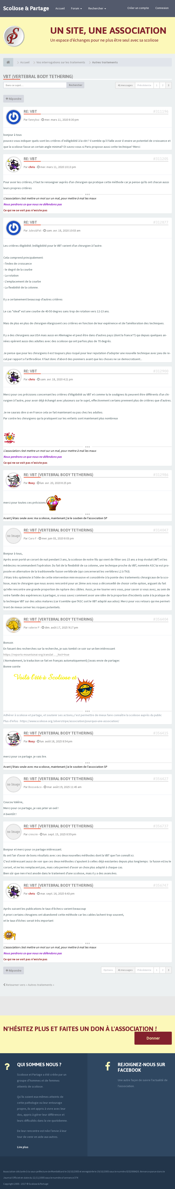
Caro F (32, 538)
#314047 (160, 530)
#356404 (160, 619)
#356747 (160, 885)
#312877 (160, 222)
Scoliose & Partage (26, 8)
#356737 (160, 826)
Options (108, 970)
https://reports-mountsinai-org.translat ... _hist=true (36, 654)
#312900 (160, 371)
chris (31, 167)
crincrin (33, 834)
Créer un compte (138, 8)
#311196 (160, 111)
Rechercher (96, 8)
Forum (75, 8)
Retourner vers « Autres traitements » (29, 985)
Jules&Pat (34, 230)
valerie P (33, 627)
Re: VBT (30, 111)
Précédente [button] (144, 85)
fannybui (33, 120)
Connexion (162, 8)
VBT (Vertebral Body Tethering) (38, 76)
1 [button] (156, 85)
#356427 (160, 778)
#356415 (160, 733)
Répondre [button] (14, 99)
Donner (153, 1038)
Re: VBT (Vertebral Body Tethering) (58, 474)
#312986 (160, 474)
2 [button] (162, 85)
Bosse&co (35, 787)
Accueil (60, 8)
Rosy (31, 483)
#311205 (160, 158)
